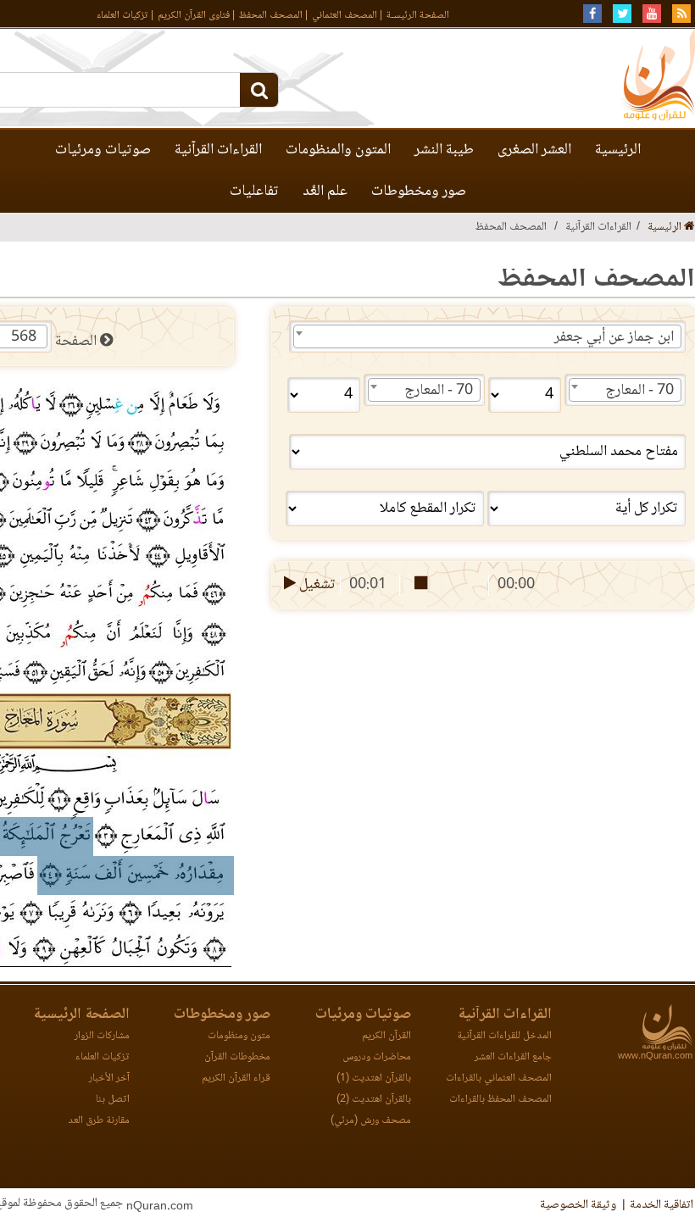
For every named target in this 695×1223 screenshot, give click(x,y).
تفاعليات (254, 191)
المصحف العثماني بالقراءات (499, 1078)
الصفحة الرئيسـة (417, 16)
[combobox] (487, 336)
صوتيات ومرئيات (103, 150)
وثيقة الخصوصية (578, 1205)
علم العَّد (325, 191)
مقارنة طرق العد (99, 1121)
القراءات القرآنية (218, 150)
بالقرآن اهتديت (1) (373, 1078)
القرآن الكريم (386, 1036)
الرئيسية (618, 150)
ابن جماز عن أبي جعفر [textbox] (614, 337)
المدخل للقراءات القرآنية (504, 1036)
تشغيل (316, 585)
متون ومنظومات (239, 1036)
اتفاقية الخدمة (661, 1205)
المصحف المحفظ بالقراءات (500, 1100)
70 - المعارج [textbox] (639, 391)
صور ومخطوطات (418, 191)
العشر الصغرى (534, 150)
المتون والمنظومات (338, 150)
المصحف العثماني (344, 16)
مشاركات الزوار (102, 1036)
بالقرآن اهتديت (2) (373, 1100)
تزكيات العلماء (122, 16)
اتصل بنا (113, 1100)
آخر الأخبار (109, 1078)
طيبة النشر (444, 150)
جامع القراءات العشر (513, 1057)
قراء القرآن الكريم (236, 1078)
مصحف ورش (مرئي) (371, 1121)
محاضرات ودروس (376, 1057)
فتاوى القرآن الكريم (194, 16)
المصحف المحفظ (271, 16)
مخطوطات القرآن (237, 1057)
